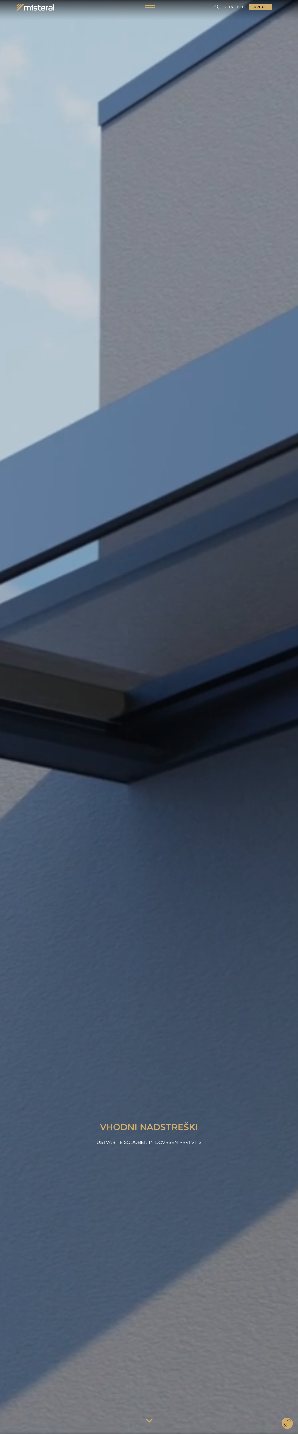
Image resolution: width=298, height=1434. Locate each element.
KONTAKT (260, 7)
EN (231, 7)
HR (244, 7)
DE (238, 7)
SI (225, 7)
